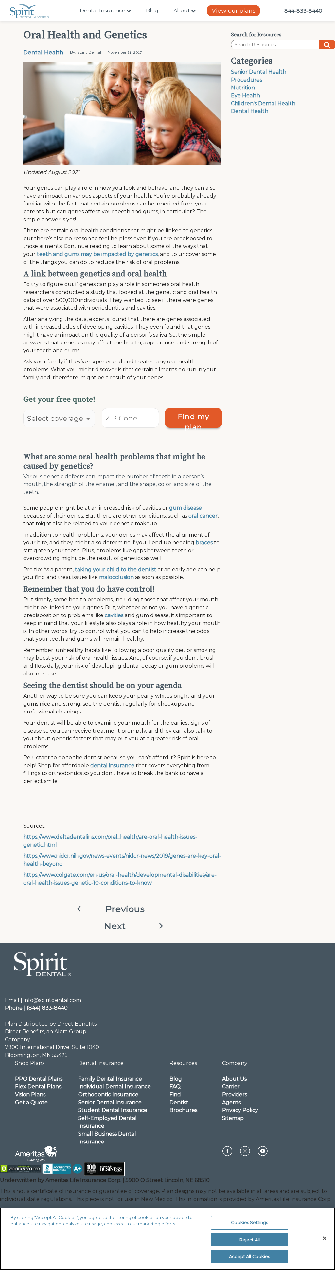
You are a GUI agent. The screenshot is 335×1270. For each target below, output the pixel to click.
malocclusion (116, 577)
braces (204, 542)
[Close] (324, 1238)
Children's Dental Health (263, 103)
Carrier (231, 1087)
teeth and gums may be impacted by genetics (97, 254)
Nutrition (243, 88)
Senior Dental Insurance (110, 1102)
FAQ (175, 1087)
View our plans (234, 10)
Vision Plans (30, 1094)
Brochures (183, 1110)
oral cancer (203, 516)
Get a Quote (31, 1102)
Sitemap (233, 1118)
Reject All (249, 1239)
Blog (152, 11)
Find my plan (193, 420)
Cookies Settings (249, 1222)
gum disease (185, 508)
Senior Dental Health (258, 72)
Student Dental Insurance (112, 1110)
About (181, 11)
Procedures (246, 80)
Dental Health (43, 52)
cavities (114, 615)
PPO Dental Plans (38, 1079)
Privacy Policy (240, 1110)
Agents (231, 1102)
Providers (234, 1094)
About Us (234, 1079)
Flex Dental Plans (38, 1087)
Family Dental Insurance (110, 1079)
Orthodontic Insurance (108, 1094)
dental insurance (112, 765)
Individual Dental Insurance (114, 1087)
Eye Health (245, 95)
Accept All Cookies (249, 1256)
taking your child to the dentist (115, 569)
